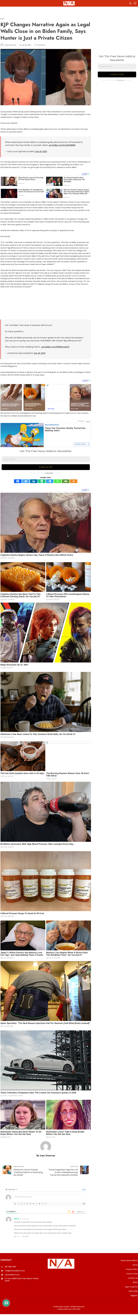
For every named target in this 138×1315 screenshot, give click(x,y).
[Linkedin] (34, 481)
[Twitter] (26, 481)
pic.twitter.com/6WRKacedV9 (55, 347)
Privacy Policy (132, 1269)
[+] (45, 1203)
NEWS (2, 19)
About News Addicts (129, 1260)
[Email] (65, 481)
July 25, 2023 (41, 151)
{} (42, 1203)
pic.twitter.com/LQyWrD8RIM (62, 145)
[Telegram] (49, 481)
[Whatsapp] (57, 481)
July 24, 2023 (39, 353)
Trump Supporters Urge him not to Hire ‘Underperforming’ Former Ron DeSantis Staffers (63, 1171)
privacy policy (49, 473)
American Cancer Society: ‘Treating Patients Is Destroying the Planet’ (28, 1171)
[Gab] (41, 481)
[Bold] (15, 1203)
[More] (73, 481)
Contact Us (133, 1278)
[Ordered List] (27, 1203)
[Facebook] (18, 481)
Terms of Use (132, 1273)
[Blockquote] (33, 1203)
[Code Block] (36, 1203)
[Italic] (18, 1203)
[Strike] (24, 1203)
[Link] (39, 1203)
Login (84, 1189)
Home (135, 1265)
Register (134, 1295)
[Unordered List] (30, 1203)
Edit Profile (133, 1291)
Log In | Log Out (131, 1287)
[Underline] (21, 1203)
